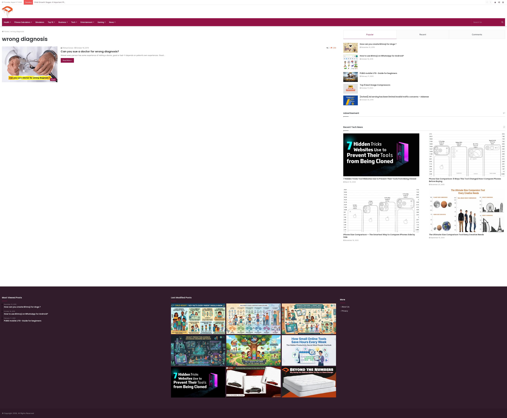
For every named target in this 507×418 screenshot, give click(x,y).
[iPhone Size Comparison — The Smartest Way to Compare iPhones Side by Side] (381, 210)
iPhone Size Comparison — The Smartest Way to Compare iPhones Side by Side (379, 236)
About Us (345, 307)
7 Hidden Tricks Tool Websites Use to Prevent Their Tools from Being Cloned (379, 178)
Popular (370, 34)
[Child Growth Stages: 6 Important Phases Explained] (253, 318)
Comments (477, 34)
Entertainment (86, 22)
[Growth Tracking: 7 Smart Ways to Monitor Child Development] (309, 318)
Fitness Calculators (22, 22)
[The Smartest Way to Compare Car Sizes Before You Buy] (253, 382)
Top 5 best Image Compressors (375, 85)
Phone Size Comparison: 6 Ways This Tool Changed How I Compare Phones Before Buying (465, 180)
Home (6, 31)
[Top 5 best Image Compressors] (350, 89)
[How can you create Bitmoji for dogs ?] (350, 48)
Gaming (101, 22)
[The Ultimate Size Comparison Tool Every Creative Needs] (467, 210)
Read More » (67, 60)
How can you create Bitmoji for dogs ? (378, 44)
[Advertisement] (253, 261)
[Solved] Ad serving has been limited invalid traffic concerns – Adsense (394, 96)
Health (6, 22)
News (111, 22)
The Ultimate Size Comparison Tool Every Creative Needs (456, 234)
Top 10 (50, 22)
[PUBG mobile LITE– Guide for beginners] (350, 77)
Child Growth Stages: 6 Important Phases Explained (55, 2)
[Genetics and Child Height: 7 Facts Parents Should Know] (198, 318)
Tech (73, 22)
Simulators (39, 22)
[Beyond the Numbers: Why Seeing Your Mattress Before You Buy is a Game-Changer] (309, 382)
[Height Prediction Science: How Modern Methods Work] (198, 350)
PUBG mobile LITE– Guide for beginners (378, 73)
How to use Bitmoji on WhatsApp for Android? (382, 55)
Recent (422, 34)
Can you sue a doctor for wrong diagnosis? (90, 51)
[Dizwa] (7, 12)
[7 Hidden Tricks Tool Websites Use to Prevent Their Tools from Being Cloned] (381, 154)
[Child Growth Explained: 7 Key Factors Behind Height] (253, 350)
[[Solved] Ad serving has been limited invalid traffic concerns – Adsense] (350, 100)
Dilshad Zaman (67, 48)
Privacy (345, 311)
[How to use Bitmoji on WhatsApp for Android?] (350, 62)
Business (62, 22)
